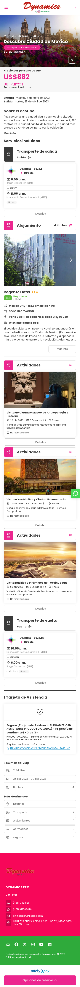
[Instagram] (33, 944)
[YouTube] (41, 944)
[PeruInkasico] (20, 872)
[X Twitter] (24, 944)
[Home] (8, 944)
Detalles (40, 213)
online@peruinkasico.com (28, 915)
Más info (10, 133)
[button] (9, 260)
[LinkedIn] (49, 944)
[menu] (76, 7)
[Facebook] (16, 944)
